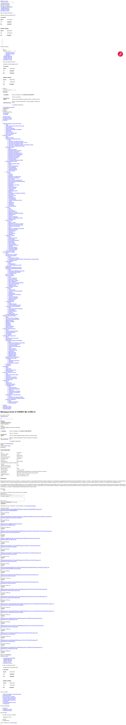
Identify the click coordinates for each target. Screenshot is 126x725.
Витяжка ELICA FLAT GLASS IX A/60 (9, 626)
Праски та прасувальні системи (15, 217)
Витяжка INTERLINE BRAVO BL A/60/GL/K (11, 568)
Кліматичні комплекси (13, 244)
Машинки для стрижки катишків (15, 213)
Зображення (3, 502)
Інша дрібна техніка (10, 250)
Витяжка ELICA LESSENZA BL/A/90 (9, 648)
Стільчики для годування (14, 392)
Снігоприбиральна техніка (12, 314)
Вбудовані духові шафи (13, 151)
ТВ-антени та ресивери (13, 362)
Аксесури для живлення (11, 132)
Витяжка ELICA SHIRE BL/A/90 (8, 525)
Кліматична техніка (10, 235)
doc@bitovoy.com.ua (5, 10)
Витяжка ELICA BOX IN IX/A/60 (8, 575)
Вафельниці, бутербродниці (14, 176)
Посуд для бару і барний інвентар (15, 282)
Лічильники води (12, 273)
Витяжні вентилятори (13, 157)
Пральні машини (12, 167)
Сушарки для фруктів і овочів (15, 200)
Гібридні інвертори (10, 128)
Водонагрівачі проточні (13, 240)
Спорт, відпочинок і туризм (9, 372)
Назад (7, 124)
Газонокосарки (11, 293)
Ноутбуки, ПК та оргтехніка (9, 315)
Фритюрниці (11, 202)
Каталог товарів (6, 116)
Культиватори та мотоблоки (14, 294)
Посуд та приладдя (10, 275)
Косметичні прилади (13, 229)
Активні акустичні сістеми (14, 346)
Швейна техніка (12, 219)
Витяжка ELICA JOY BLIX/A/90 (8, 641)
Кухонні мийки (11, 309)
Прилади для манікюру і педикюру (16, 228)
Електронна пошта (5, 496)
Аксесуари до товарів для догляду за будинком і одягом (20, 144)
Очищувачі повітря (12, 247)
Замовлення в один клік (6, 422)
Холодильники (11, 170)
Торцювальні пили (12, 260)
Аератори (10, 292)
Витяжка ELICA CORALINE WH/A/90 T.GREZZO (12, 612)
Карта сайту (14, 722)
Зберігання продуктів (13, 286)
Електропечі (11, 204)
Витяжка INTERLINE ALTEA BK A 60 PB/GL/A (11, 517)
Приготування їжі (12, 281)
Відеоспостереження (10, 332)
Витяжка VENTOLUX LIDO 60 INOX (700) (10, 532)
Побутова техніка (7, 135)
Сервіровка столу (12, 285)
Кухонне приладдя (12, 279)
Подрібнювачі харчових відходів (15, 160)
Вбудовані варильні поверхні (14, 150)
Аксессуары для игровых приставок (16, 398)
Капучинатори (11, 182)
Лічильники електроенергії (14, 272)
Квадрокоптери (9, 379)
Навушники (8, 325)
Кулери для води (12, 188)
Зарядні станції (9, 131)
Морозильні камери (12, 169)
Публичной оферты (31, 505)
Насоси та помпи (9, 274)
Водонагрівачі (11, 239)
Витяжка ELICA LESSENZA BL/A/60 (9, 619)
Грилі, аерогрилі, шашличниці (15, 180)
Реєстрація (5, 114)
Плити (9, 164)
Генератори (8, 266)
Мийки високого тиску (11, 369)
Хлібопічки (11, 203)
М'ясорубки (11, 194)
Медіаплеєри (9, 339)
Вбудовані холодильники (14, 156)
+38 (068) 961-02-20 (5, 3)
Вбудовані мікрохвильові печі (15, 153)
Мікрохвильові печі (12, 190)
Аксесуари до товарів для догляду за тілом (17, 142)
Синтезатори (11, 351)
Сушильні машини (12, 168)
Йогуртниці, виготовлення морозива (16, 181)
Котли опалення (12, 243)
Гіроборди (8, 375)
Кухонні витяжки (12, 158)
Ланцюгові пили (12, 299)
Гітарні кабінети (12, 348)
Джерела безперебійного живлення (14, 129)
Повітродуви (11, 300)
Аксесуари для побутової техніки (13, 138)
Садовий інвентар (10, 301)
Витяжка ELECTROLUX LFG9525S (9, 554)
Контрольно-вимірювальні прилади (14, 268)
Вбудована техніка (10, 147)
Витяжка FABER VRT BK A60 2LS (8, 539)
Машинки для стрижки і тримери (15, 223)
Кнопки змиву (11, 313)
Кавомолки (10, 186)
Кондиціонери (11, 242)
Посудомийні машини (13, 165)
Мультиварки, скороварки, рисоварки (16, 193)
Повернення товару (10, 53)
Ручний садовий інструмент (14, 305)
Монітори (8, 322)
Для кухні (8, 171)
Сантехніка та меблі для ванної (13, 306)
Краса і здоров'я (9, 220)
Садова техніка (9, 287)
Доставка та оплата (10, 52)
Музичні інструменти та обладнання (14, 340)
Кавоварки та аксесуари (13, 184)
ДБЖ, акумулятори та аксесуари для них (12, 123)
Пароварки (10, 196)
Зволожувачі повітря (13, 248)
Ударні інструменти (12, 349)
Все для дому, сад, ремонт (9, 252)
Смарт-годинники (10, 326)
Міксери (10, 191)
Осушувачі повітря (12, 249)
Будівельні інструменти (11, 255)
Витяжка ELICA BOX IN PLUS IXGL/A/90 (10, 597)
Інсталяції (10, 312)
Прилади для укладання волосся (15, 224)
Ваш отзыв (3, 500)
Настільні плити (12, 195)
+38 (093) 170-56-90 (5, 9)
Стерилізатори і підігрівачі (14, 391)
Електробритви (11, 233)
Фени (9, 227)
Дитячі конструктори (10, 384)
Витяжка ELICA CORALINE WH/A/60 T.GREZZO (12, 604)
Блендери (10, 175)
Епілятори (10, 231)
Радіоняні (10, 393)
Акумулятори (9, 127)
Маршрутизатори (10, 320)
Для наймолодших (10, 385)
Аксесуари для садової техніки (15, 290)
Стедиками (8, 365)
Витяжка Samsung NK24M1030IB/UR (9, 510)
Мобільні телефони (10, 321)
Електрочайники (12, 206)
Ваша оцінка (3, 493)
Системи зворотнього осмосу (15, 265)
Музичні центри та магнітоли (12, 356)
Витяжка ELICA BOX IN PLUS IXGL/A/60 (10, 590)
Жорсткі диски (9, 327)
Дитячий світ (6, 380)
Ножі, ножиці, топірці (13, 280)
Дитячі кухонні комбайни (14, 388)
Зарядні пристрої (9, 134)
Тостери (10, 201)
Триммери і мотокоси (13, 298)
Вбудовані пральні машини (14, 155)
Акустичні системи (12, 345)
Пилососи (10, 215)
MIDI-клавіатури (12, 352)
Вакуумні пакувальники (13, 177)
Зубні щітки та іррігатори (14, 226)
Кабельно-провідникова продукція (13, 267)
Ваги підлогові (11, 210)
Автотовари (6, 366)
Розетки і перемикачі (13, 216)
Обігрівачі (10, 246)
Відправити (3, 503)
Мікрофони (8, 323)
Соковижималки (12, 198)
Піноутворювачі (12, 197)
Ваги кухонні (11, 178)
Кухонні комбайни (12, 187)
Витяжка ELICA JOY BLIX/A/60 (8, 634)
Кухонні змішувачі (12, 310)
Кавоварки (10, 183)
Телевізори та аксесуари (11, 358)
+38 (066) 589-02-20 (5, 8)
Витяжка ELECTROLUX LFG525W (9, 561)
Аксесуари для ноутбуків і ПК (12, 319)
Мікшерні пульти (12, 353)
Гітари (9, 347)
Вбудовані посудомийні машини (15, 154)
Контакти (8, 54)
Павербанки (8, 130)
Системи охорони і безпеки (9, 328)
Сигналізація (9, 333)
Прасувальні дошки (12, 211)
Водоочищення (9, 261)
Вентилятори (11, 241)
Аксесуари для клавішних (14, 343)
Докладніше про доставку (9, 107)
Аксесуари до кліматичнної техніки (16, 145)
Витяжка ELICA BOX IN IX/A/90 (8, 583)
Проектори (8, 364)
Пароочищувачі (11, 214)
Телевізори (10, 361)
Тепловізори (8, 334)
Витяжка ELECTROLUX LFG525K (8, 546)
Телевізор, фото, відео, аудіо (9, 335)
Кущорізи (10, 295)
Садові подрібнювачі (13, 296)
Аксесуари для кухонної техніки (15, 143)
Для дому (8, 207)
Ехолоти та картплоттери (11, 378)
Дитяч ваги (10, 389)
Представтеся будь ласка (6, 494)
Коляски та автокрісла (11, 399)
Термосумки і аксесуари (11, 376)
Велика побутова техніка (11, 161)
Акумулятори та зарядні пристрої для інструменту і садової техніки (23, 259)
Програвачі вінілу (12, 354)
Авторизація (6, 113)
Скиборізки (11, 189)
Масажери (10, 234)
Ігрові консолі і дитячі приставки (13, 394)
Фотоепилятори (11, 230)
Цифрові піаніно (12, 355)
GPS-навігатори (9, 371)
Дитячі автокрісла (12, 402)
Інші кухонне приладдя (13, 283)
